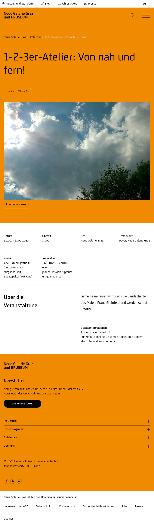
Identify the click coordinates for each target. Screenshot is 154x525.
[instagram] (12, 481)
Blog (47, 3)
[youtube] (19, 481)
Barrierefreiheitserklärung (98, 506)
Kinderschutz (67, 506)
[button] (133, 15)
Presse (92, 3)
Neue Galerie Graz (15, 37)
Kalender (35, 37)
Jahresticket (69, 3)
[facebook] (6, 481)
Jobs (124, 506)
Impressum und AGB (16, 506)
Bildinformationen (15, 204)
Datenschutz (43, 506)
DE (144, 3)
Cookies (9, 518)
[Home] (18, 15)
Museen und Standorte (20, 3)
